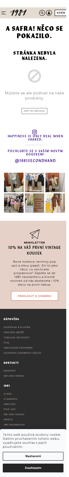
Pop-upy (10, 409)
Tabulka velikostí (16, 337)
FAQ (6, 342)
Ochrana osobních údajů (22, 352)
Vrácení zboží (14, 332)
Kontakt (10, 370)
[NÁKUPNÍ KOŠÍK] (61, 13)
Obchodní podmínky (18, 347)
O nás (8, 393)
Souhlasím (33, 468)
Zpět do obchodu (34, 111)
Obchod (10, 404)
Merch (8, 419)
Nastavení (33, 456)
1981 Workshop (14, 424)
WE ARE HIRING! (14, 375)
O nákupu (10, 399)
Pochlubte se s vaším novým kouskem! (35, 153)
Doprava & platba (17, 327)
